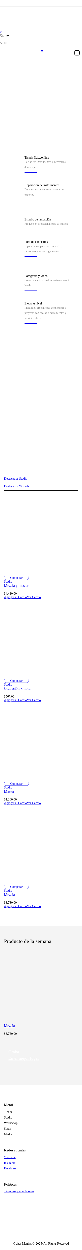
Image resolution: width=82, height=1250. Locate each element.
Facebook (10, 1168)
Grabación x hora (17, 688)
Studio (8, 581)
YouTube (10, 1157)
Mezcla (9, 894)
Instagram (10, 1162)
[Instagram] (40, 23)
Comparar (16, 577)
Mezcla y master (16, 585)
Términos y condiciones (19, 1191)
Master (9, 791)
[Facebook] (33, 23)
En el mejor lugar (23, 1058)
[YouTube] (48, 23)
